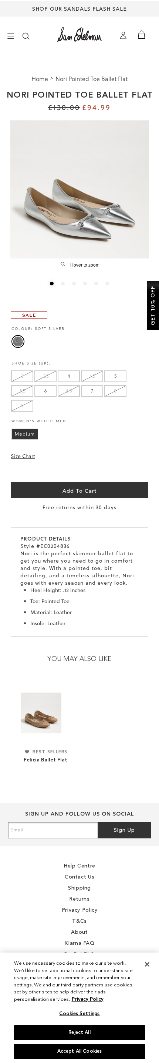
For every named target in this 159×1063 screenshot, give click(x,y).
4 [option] (69, 376)
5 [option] (115, 376)
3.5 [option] (45, 376)
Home (40, 78)
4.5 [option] (92, 376)
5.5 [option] (22, 391)
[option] (17, 341)
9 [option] (22, 406)
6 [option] (45, 391)
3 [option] (22, 376)
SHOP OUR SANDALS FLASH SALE (79, 9)
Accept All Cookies (79, 1051)
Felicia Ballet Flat (45, 760)
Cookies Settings (79, 1013)
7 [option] (92, 391)
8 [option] (115, 391)
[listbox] (79, 343)
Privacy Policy (88, 999)
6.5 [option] (69, 391)
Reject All (79, 1032)
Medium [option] (25, 434)
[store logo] (79, 34)
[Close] (147, 964)
